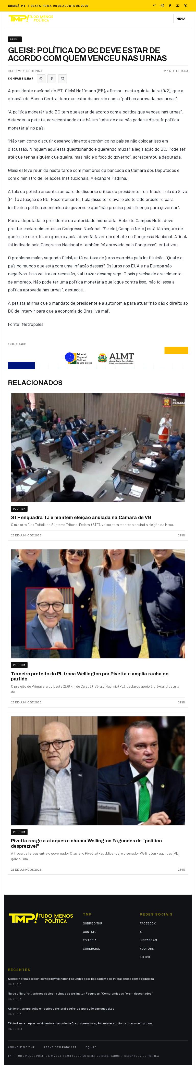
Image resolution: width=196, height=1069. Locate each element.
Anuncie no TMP (21, 1047)
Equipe (91, 1047)
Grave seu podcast (60, 1047)
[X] (185, 5)
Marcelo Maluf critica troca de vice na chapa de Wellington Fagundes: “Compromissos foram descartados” (80, 993)
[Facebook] (170, 5)
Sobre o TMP (92, 923)
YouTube (147, 948)
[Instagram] (162, 5)
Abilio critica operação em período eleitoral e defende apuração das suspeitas (61, 1008)
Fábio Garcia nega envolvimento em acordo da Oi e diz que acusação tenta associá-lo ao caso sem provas (80, 1023)
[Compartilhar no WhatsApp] (41, 78)
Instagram (148, 940)
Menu (181, 18)
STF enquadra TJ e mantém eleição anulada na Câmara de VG (81, 517)
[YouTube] (177, 5)
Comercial (91, 948)
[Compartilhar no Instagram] (62, 78)
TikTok (145, 957)
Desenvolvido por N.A (141, 1055)
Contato (90, 931)
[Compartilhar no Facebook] (51, 78)
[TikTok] (154, 5)
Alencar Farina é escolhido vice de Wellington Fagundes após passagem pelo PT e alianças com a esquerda (81, 978)
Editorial (91, 940)
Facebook (148, 923)
